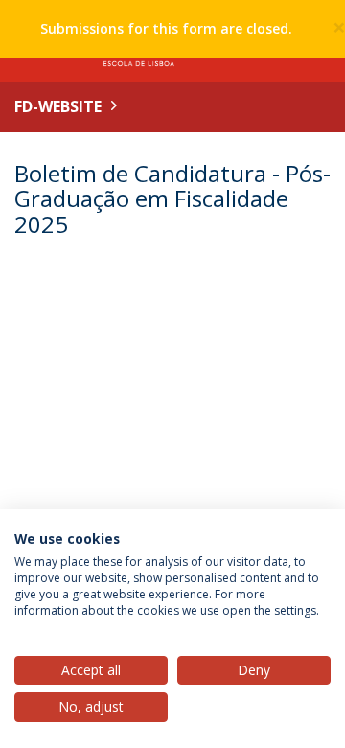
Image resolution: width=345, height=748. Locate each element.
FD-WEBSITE (58, 106)
